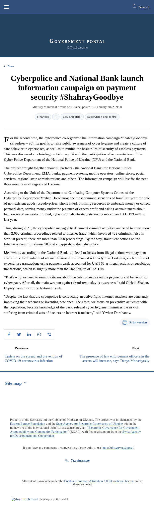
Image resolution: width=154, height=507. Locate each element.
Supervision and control (102, 116)
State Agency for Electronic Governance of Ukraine (89, 423)
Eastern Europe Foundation (27, 423)
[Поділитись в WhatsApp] (39, 334)
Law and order (72, 116)
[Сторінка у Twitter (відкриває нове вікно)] (66, 469)
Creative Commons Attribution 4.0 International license (99, 481)
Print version (138, 322)
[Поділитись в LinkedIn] (29, 334)
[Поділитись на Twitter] (19, 334)
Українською (80, 460)
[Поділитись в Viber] (49, 334)
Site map (13, 383)
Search (144, 7)
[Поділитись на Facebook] (9, 334)
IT (56, 116)
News (11, 66)
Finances (43, 116)
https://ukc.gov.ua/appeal (118, 447)
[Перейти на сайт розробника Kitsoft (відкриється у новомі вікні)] (25, 499)
